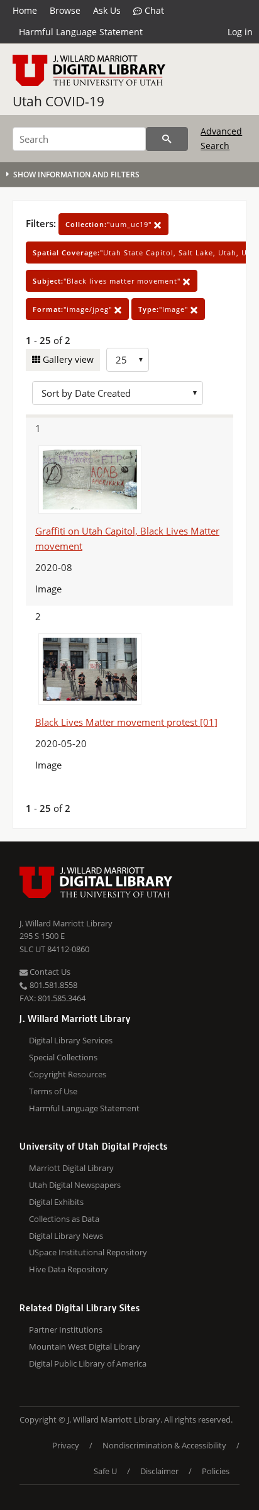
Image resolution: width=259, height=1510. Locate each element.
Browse (65, 10)
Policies (215, 1471)
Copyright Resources (67, 1074)
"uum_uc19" (109, 224)
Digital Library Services (71, 1040)
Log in (240, 32)
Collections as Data (64, 1218)
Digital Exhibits (56, 1201)
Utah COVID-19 (58, 101)
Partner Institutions (65, 1329)
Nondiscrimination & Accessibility (164, 1445)
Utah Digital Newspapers (75, 1185)
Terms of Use (53, 1091)
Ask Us (107, 10)
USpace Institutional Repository (88, 1252)
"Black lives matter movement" (108, 281)
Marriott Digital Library (71, 1168)
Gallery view (67, 359)
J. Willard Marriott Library (66, 923)
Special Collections (63, 1057)
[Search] (167, 139)
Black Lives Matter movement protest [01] (126, 722)
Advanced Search (221, 138)
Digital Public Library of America (87, 1363)
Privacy (65, 1445)
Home (25, 10)
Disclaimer (159, 1471)
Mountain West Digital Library (84, 1346)
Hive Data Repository (68, 1269)
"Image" (164, 309)
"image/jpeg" (73, 309)
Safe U (105, 1471)
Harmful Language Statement (81, 32)
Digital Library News (66, 1235)
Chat (153, 10)
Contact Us (49, 971)
